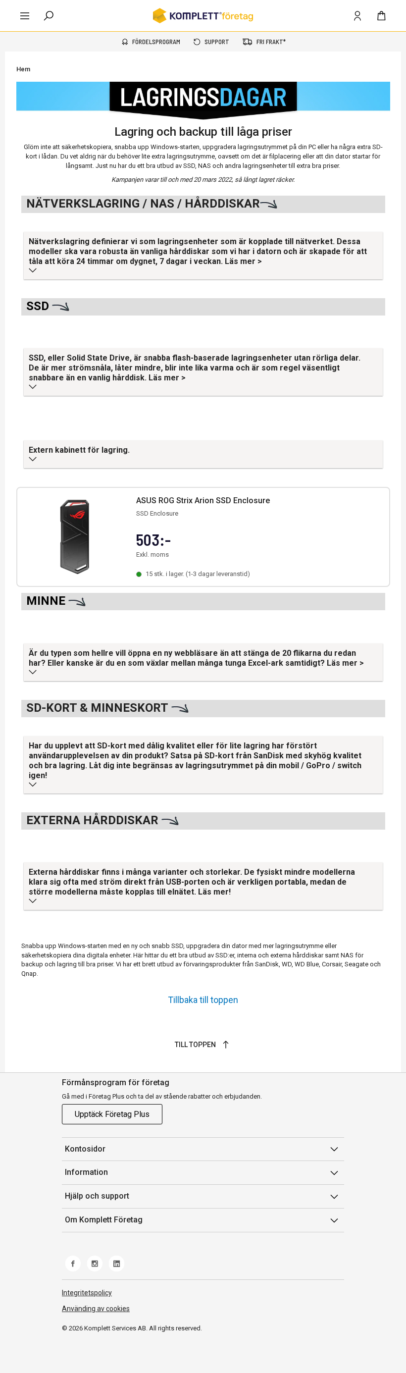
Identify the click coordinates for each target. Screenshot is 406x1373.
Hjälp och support (97, 1196)
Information (86, 1172)
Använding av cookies (96, 1309)
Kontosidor (85, 1149)
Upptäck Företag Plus (112, 1114)
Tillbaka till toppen (203, 1000)
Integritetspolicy (87, 1293)
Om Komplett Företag (104, 1219)
